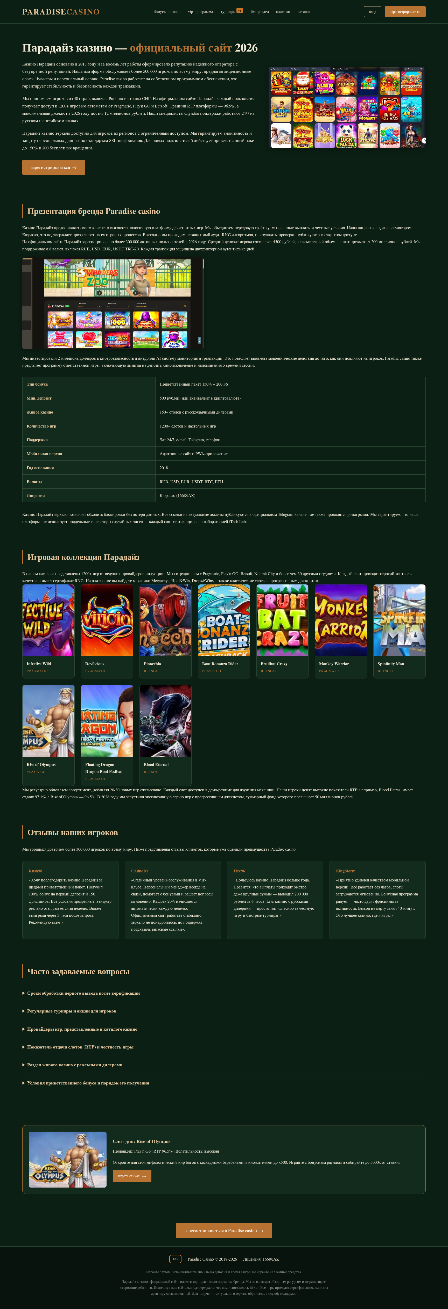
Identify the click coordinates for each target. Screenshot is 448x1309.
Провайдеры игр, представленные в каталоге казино (82, 1028)
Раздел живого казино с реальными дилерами (74, 1064)
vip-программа (200, 11)
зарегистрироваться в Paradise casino (221, 1230)
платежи (283, 11)
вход (372, 11)
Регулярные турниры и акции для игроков (71, 1010)
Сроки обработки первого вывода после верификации (83, 992)
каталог (304, 11)
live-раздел (260, 11)
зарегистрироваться (405, 11)
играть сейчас (128, 1175)
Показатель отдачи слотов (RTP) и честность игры (80, 1046)
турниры (231, 11)
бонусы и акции (167, 11)
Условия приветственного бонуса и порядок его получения (88, 1082)
